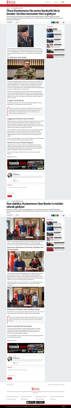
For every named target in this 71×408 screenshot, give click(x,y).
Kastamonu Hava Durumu (27, 396)
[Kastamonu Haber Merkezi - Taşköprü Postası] (11, 2)
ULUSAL (51, 5)
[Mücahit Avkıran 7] (25, 69)
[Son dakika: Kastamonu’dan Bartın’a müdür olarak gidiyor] (26, 229)
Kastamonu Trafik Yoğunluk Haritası (58, 396)
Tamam (64, 406)
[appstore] (31, 402)
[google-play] (40, 402)
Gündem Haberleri (58, 34)
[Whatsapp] (13, 385)
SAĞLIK (32, 5)
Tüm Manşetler (25, 399)
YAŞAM (21, 5)
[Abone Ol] (63, 22)
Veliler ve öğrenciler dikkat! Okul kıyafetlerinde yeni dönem (58, 41)
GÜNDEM (12, 5)
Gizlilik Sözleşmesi (56, 384)
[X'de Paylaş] (54, 22)
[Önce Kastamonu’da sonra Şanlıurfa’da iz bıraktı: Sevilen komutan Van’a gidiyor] (26, 36)
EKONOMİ (17, 5)
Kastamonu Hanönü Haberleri (60, 54)
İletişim (63, 384)
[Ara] (62, 5)
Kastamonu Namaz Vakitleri (42, 396)
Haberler (8, 201)
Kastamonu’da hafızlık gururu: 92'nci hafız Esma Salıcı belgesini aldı (59, 52)
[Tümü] (63, 26)
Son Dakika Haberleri (40, 399)
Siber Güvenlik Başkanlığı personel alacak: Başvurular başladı (58, 36)
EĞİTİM (28, 5)
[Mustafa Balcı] (9, 175)
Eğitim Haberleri (57, 39)
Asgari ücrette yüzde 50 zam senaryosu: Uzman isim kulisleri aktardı (58, 46)
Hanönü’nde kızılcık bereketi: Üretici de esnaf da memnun (59, 57)
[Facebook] (16, 181)
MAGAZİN (37, 5)
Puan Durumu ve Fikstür (12, 399)
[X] (9, 385)
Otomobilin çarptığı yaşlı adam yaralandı (57, 31)
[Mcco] (25, 164)
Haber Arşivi (50, 384)
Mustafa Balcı (16, 174)
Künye (60, 384)
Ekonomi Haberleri (58, 44)
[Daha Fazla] (58, 22)
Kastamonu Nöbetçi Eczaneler (13, 396)
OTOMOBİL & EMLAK (44, 5)
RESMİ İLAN (56, 5)
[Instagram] (18, 181)
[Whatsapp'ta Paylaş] (56, 22)
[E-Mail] (14, 181)
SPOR (25, 5)
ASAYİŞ (8, 5)
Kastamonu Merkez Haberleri (17, 201)
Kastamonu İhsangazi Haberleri (60, 49)
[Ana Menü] (64, 5)
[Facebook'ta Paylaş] (52, 22)
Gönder (9, 196)
